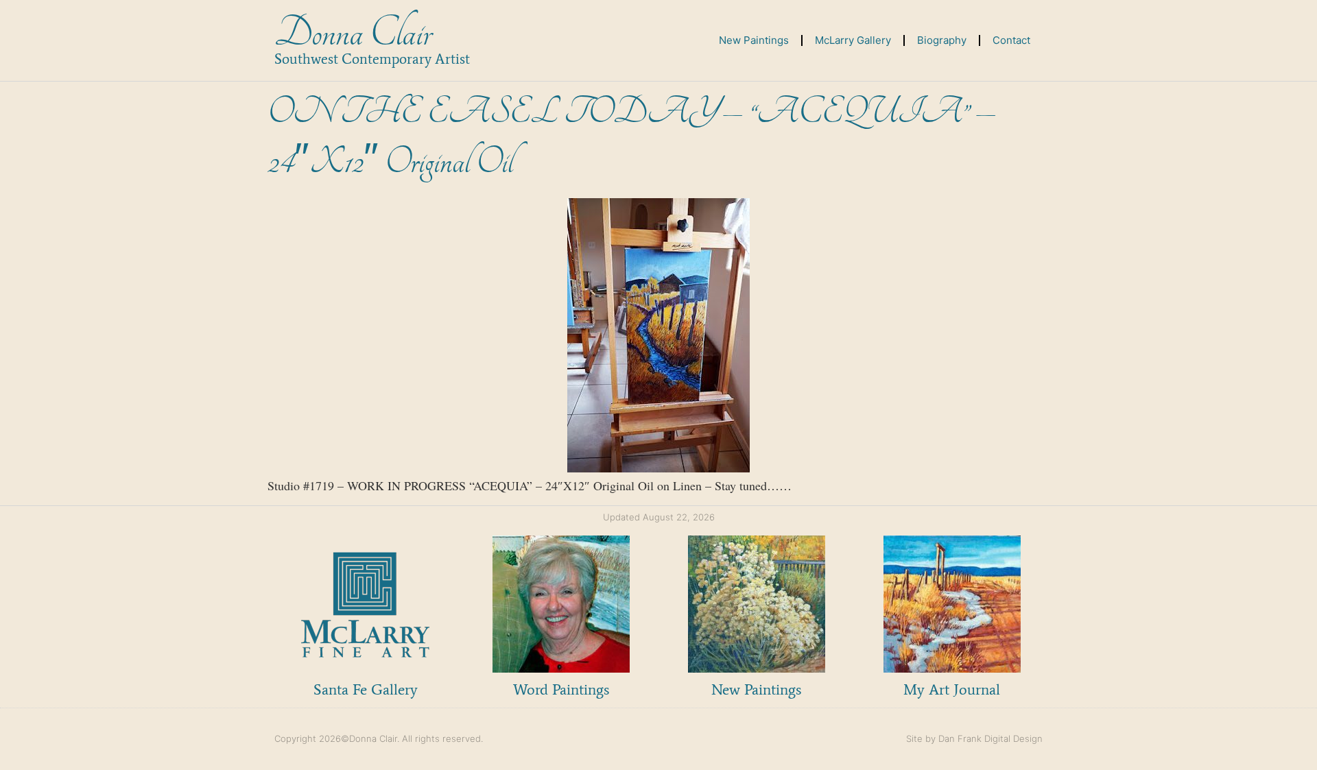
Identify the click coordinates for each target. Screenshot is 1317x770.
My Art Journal (951, 689)
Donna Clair (352, 33)
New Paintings (754, 40)
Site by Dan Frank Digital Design (974, 738)
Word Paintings (561, 689)
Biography (941, 40)
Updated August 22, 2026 (659, 517)
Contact (1011, 40)
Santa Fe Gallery (365, 689)
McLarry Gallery (853, 40)
